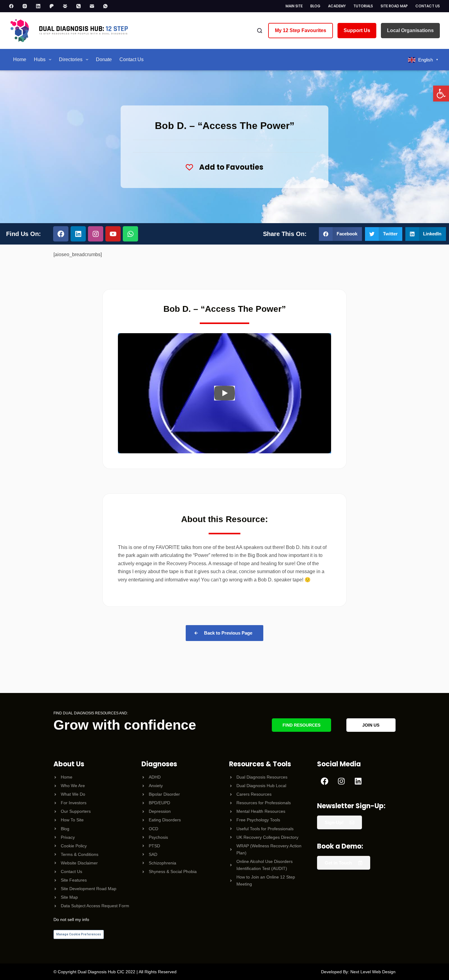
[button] (441, 93)
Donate (104, 59)
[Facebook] (14, 6)
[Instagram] (28, 6)
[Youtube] (113, 233)
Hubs (40, 59)
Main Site (294, 6)
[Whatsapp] (130, 233)
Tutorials (363, 6)
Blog (315, 6)
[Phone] (81, 6)
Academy (337, 6)
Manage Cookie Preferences (78, 934)
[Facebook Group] (68, 6)
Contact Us (427, 6)
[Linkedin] (78, 233)
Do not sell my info (71, 919)
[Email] (95, 6)
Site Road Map (394, 6)
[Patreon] (54, 6)
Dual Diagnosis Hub (97, 971)
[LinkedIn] (41, 6)
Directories (70, 59)
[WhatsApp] (108, 6)
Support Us (357, 30)
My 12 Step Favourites (300, 30)
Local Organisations (410, 30)
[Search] (259, 30)
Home (19, 59)
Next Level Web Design (373, 971)
